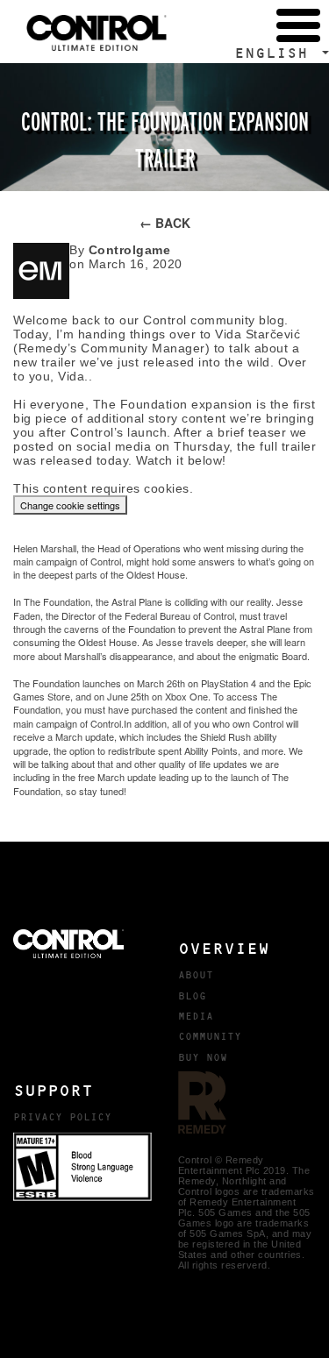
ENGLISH (276, 53)
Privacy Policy (62, 1117)
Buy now (202, 1057)
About (195, 975)
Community (209, 1036)
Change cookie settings (70, 505)
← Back (164, 222)
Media (195, 1016)
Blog (192, 996)
